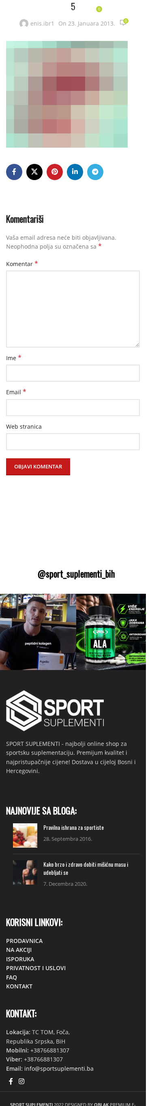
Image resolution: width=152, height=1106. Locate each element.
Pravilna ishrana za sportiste (73, 827)
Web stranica (24, 426)
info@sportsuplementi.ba (59, 1068)
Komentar (22, 264)
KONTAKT (19, 986)
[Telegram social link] (95, 172)
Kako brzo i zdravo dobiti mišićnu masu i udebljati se (85, 868)
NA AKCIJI (19, 950)
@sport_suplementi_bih (76, 573)
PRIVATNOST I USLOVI (36, 968)
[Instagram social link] (21, 1081)
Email (16, 392)
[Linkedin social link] (75, 172)
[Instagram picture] (38, 632)
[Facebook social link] (14, 172)
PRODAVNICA (24, 941)
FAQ (11, 977)
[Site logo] (30, 11)
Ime (13, 358)
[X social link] (34, 172)
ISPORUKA (20, 959)
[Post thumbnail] (25, 835)
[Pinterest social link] (55, 172)
